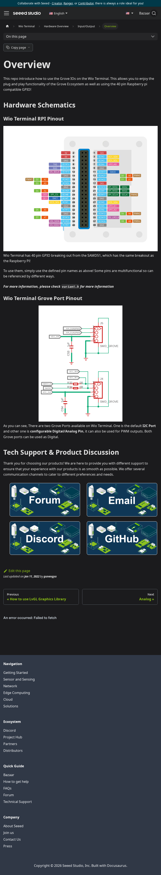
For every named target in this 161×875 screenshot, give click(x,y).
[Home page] (7, 26)
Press (7, 846)
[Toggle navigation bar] (6, 13)
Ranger (68, 3)
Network (10, 686)
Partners (10, 744)
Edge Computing (16, 692)
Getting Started (15, 672)
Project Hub (12, 737)
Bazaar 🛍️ (147, 13)
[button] (58, 13)
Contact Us (12, 839)
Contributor (85, 3)
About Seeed (13, 826)
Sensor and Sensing (19, 679)
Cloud (8, 699)
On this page (16, 36)
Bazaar (8, 775)
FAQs (7, 788)
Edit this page (19, 570)
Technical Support (17, 801)
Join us (8, 832)
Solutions (10, 706)
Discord (9, 730)
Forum (8, 795)
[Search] (154, 13)
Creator (57, 3)
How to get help (16, 781)
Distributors (13, 750)
